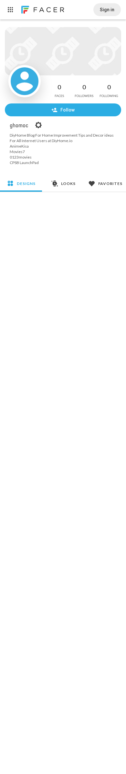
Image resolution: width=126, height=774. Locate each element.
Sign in (107, 9)
